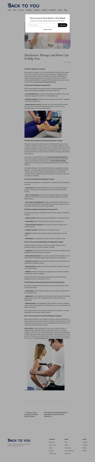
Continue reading (47, 29)
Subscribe (63, 25)
